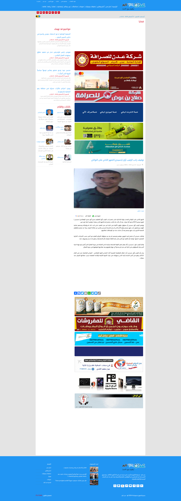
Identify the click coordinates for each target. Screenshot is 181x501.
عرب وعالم (67, 7)
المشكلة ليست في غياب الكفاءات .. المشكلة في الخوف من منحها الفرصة (64, 119)
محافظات (75, 7)
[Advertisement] (109, 36)
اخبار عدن (108, 7)
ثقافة (44, 7)
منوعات (81, 7)
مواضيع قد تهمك (62, 29)
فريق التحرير (50, 1)
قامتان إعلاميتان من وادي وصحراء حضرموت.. (74, 467)
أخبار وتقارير (100, 7)
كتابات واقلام (63, 107)
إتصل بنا (38, 1)
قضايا (53, 7)
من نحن (44, 1)
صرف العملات (72, 1)
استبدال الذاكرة (67, 162)
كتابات (57, 1)
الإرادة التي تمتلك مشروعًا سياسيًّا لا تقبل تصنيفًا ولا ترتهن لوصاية (45, 119)
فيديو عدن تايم (47, 482)
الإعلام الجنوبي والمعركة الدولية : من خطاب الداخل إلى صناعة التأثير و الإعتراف (45, 149)
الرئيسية (114, 7)
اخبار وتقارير (48, 470)
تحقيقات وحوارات (90, 7)
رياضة (49, 7)
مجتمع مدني (64, 1)
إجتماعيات (60, 7)
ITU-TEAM (39, 495)
